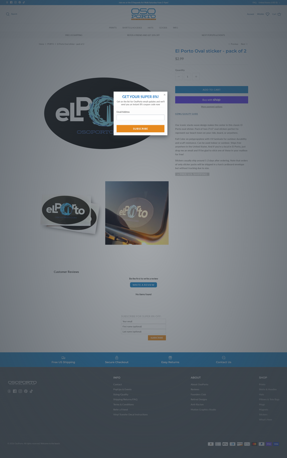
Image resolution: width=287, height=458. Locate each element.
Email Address (123, 112)
